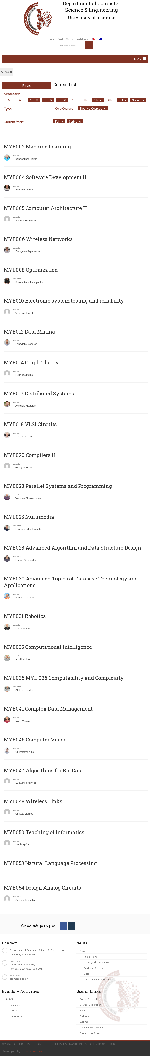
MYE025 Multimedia (29, 516)
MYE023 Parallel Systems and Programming (58, 486)
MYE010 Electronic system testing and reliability (64, 300)
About (60, 38)
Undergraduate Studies (96, 962)
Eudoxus (84, 1016)
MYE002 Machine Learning (37, 146)
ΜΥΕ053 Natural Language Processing (50, 863)
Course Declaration (90, 1004)
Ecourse (84, 1010)
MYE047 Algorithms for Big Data (43, 770)
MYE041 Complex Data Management (48, 708)
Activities (10, 999)
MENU (5, 72)
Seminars (15, 1004)
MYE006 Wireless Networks (38, 239)
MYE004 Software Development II (45, 177)
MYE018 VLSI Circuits (30, 424)
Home (51, 38)
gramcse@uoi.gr (19, 978)
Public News (90, 956)
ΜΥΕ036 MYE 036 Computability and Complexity (64, 677)
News (83, 950)
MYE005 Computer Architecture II (45, 208)
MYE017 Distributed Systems (39, 393)
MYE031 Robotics (25, 616)
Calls (86, 973)
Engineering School (90, 1033)
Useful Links (82, 38)
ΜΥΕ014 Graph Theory (31, 362)
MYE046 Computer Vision (35, 739)
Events (13, 1010)
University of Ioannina (92, 1027)
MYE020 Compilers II (29, 455)
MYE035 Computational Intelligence (48, 647)
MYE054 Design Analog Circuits (42, 887)
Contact (69, 38)
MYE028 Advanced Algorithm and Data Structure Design (72, 547)
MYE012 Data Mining (29, 331)
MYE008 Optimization (31, 270)
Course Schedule (89, 999)
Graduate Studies (93, 967)
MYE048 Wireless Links (33, 801)
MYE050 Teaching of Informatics (44, 832)
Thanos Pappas (32, 1051)
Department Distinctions (97, 979)
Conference (16, 1016)
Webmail (84, 1021)
